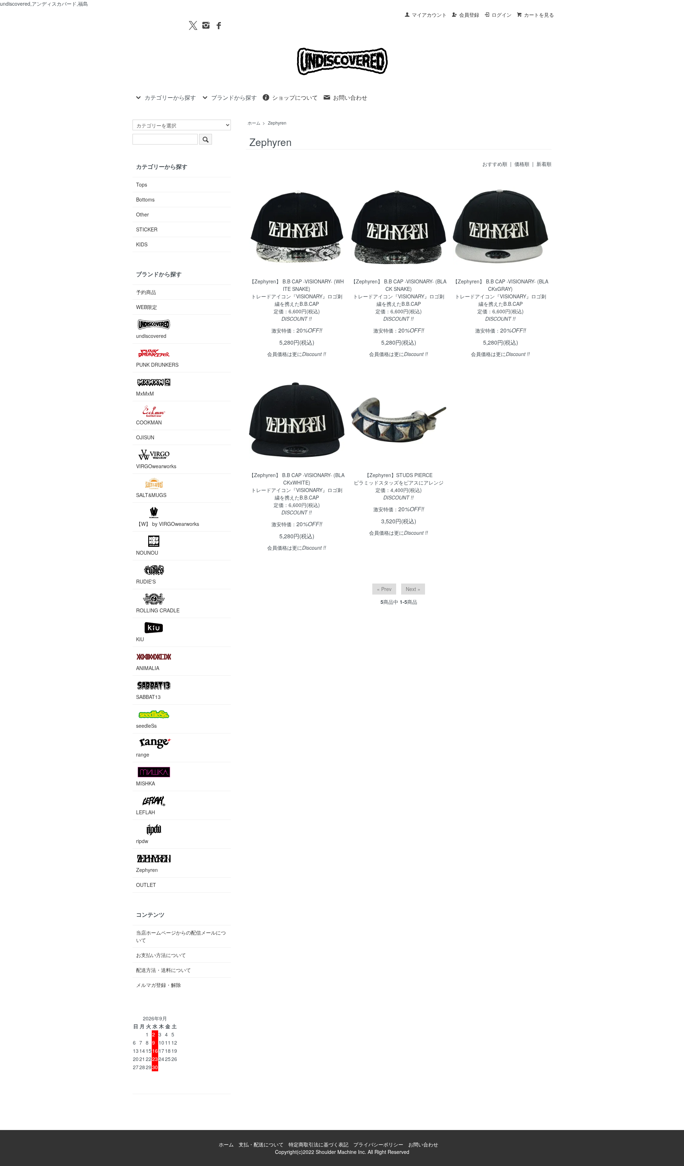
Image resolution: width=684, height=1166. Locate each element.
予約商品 (146, 292)
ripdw (142, 841)
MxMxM (145, 393)
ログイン (502, 14)
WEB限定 (146, 306)
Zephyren (277, 123)
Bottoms (145, 199)
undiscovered (151, 335)
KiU (140, 639)
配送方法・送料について (163, 969)
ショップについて (295, 97)
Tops (141, 184)
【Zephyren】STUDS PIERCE (398, 475)
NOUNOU (147, 552)
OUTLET (146, 884)
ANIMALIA (147, 667)
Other (142, 214)
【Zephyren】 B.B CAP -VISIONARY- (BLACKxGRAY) (500, 285)
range (142, 754)
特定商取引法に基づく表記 (318, 1144)
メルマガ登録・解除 (158, 984)
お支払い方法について (161, 954)
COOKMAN (149, 422)
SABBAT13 (148, 696)
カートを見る (539, 14)
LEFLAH (145, 812)
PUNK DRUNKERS (157, 364)
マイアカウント (429, 14)
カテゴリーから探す (170, 97)
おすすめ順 (494, 163)
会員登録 (469, 14)
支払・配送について (261, 1144)
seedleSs (146, 725)
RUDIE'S (146, 581)
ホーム (254, 123)
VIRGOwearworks (156, 466)
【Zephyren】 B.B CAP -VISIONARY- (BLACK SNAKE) (398, 285)
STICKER (146, 229)
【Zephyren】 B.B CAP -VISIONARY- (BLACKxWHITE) (296, 478)
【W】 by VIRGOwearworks (167, 523)
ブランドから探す (234, 97)
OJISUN (145, 437)
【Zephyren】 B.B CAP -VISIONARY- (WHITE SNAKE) (296, 285)
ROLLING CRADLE (158, 610)
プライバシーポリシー (378, 1144)
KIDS (141, 244)
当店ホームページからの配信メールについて (181, 936)
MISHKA (145, 783)
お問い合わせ (350, 97)
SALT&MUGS (151, 494)
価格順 (521, 163)
